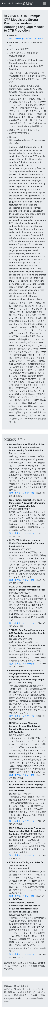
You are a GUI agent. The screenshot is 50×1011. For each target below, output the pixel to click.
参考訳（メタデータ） (24, 493)
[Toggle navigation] (44, 3)
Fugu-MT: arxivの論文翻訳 (17, 3)
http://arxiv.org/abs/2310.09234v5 (26, 38)
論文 (11, 493)
